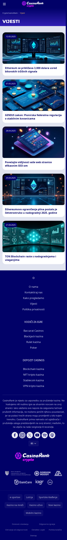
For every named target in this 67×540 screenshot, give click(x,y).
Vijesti (33, 303)
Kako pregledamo (33, 298)
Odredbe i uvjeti (38, 530)
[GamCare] (23, 482)
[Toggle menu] (4, 4)
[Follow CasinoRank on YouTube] (37, 435)
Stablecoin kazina (33, 380)
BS (32, 443)
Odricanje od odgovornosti (16, 530)
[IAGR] (40, 482)
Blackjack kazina (33, 336)
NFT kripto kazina (33, 374)
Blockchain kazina (33, 369)
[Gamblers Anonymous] (58, 473)
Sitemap (33, 535)
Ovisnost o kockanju (20, 524)
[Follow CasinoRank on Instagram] (22, 435)
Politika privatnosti (33, 309)
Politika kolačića (55, 530)
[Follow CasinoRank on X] (30, 435)
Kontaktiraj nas (34, 292)
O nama (33, 286)
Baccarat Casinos (34, 330)
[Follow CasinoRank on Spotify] (45, 435)
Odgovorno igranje (47, 524)
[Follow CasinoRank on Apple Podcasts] (52, 435)
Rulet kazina (33, 342)
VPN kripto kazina (33, 386)
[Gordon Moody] (42, 473)
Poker (33, 347)
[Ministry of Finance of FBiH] (18, 473)
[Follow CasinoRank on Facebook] (15, 435)
